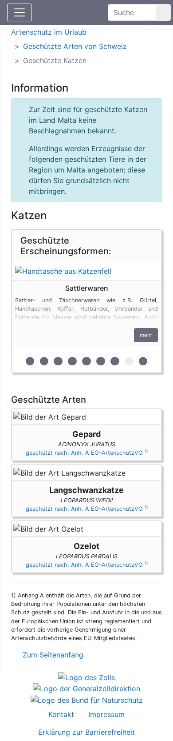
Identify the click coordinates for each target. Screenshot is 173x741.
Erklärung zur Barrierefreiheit (86, 732)
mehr (146, 335)
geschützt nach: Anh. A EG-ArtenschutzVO (87, 452)
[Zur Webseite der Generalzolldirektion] (86, 688)
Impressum (106, 714)
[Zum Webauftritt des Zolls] (86, 676)
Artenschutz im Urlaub (48, 32)
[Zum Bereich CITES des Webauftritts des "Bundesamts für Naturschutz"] (87, 699)
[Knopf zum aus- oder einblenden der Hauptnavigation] (19, 12)
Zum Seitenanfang (51, 654)
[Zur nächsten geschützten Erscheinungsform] (86, 271)
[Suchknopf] (163, 12)
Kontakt (61, 714)
